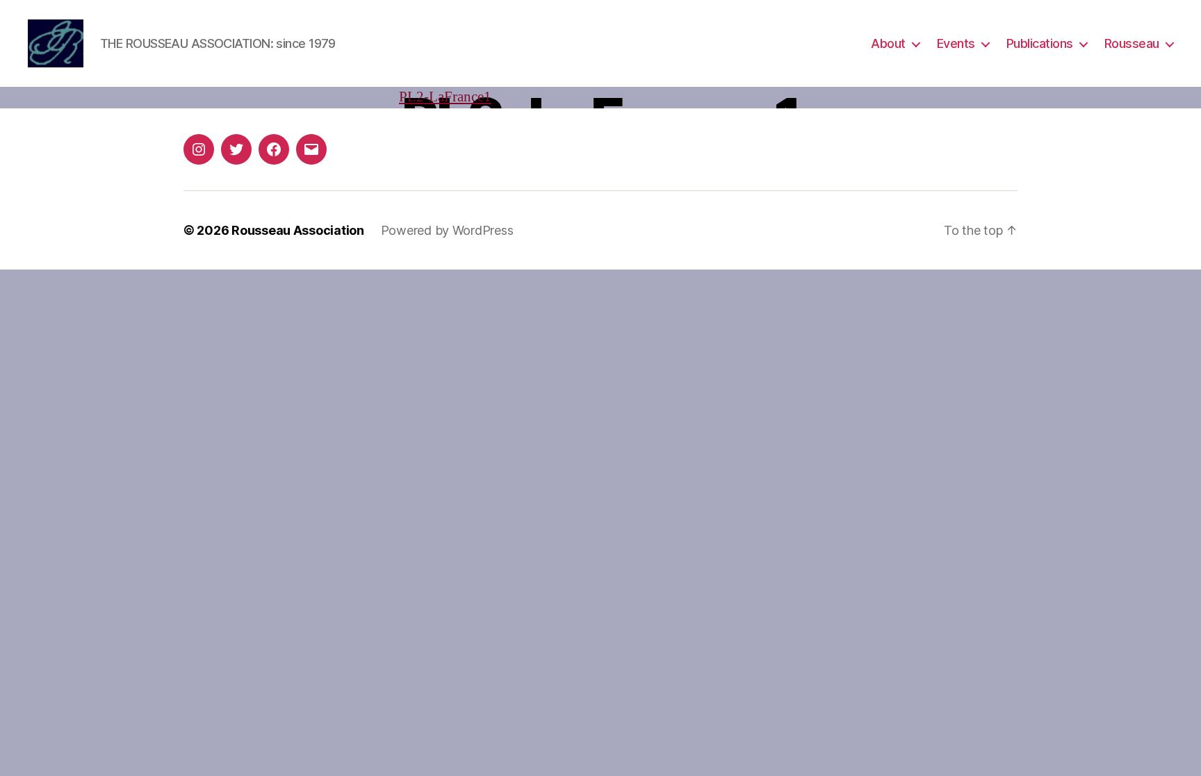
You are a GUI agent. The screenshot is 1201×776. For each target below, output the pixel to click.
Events (956, 43)
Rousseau (1131, 43)
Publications (1039, 43)
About (888, 43)
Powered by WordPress (447, 230)
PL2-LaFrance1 (445, 97)
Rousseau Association (297, 230)
